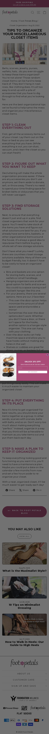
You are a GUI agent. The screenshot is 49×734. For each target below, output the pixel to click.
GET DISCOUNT (32, 371)
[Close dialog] (47, 355)
